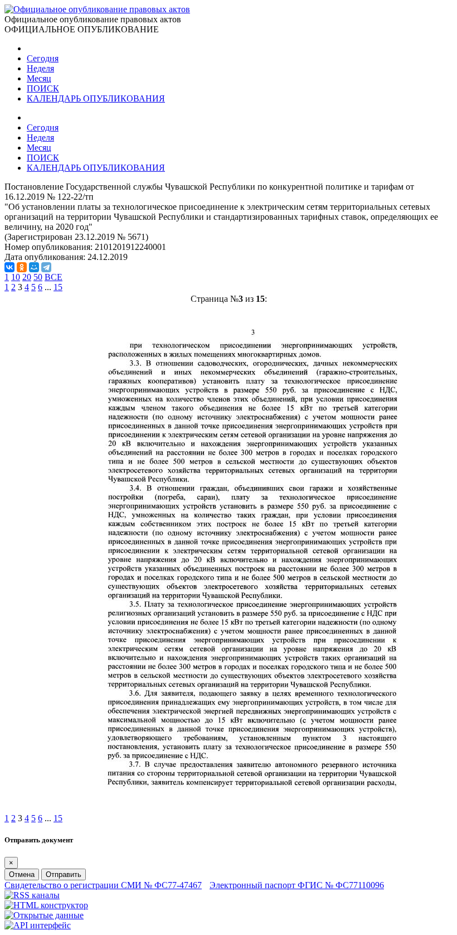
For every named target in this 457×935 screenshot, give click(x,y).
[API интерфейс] (37, 925)
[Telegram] (46, 267)
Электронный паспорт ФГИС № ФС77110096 (297, 885)
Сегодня (43, 58)
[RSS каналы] (32, 895)
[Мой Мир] (34, 267)
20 (26, 277)
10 (15, 277)
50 (37, 277)
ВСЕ (53, 277)
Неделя (40, 68)
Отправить (63, 874)
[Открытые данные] (44, 915)
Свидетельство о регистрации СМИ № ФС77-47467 (103, 885)
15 (58, 287)
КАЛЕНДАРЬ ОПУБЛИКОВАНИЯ (96, 98)
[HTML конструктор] (46, 905)
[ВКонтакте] (9, 267)
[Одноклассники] (22, 267)
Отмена (22, 874)
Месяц (39, 78)
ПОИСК (43, 88)
